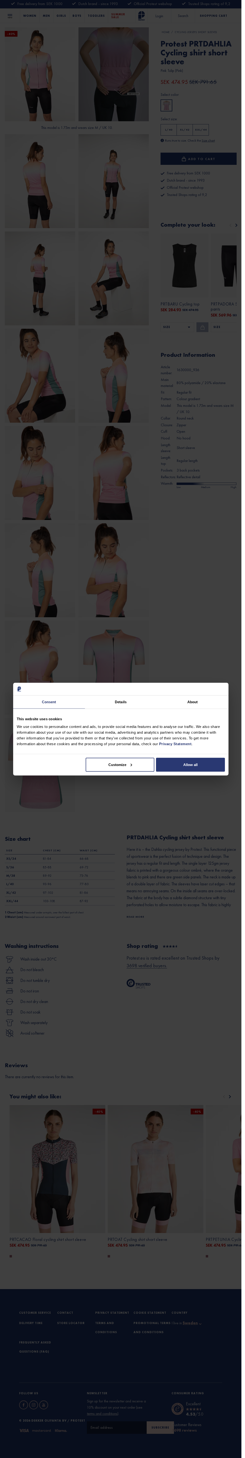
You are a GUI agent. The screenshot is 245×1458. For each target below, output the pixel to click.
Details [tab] (121, 702)
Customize (117, 764)
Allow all (190, 764)
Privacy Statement (175, 744)
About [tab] (192, 702)
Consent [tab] (49, 702)
